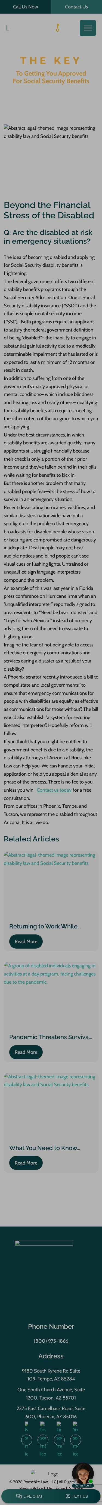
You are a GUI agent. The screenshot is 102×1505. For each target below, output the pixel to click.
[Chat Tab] (51, 752)
